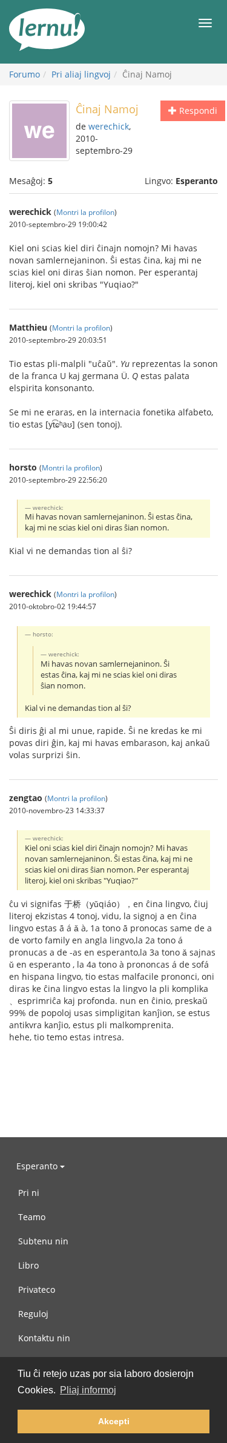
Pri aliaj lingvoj (81, 74)
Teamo (31, 1217)
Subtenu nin (43, 1241)
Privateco (36, 1289)
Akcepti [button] (114, 1421)
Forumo (24, 74)
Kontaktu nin (44, 1338)
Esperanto (38, 1166)
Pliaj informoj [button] (88, 1390)
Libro (28, 1265)
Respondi (197, 110)
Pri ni (28, 1192)
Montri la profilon (85, 212)
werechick (108, 126)
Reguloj (33, 1313)
